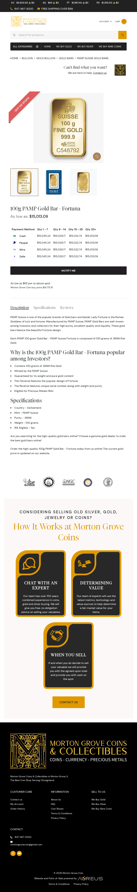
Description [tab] (19, 307)
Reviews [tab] (66, 307)
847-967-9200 (23, 8)
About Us (56, 799)
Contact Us (68, 702)
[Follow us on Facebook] (13, 853)
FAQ (53, 804)
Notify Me (68, 270)
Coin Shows (57, 808)
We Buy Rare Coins (110, 46)
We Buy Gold (64, 46)
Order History (17, 808)
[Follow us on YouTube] (19, 853)
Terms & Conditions (61, 813)
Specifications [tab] (44, 307)
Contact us (100, 72)
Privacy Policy (58, 818)
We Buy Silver (85, 46)
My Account (16, 804)
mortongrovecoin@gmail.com (26, 844)
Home (47, 46)
